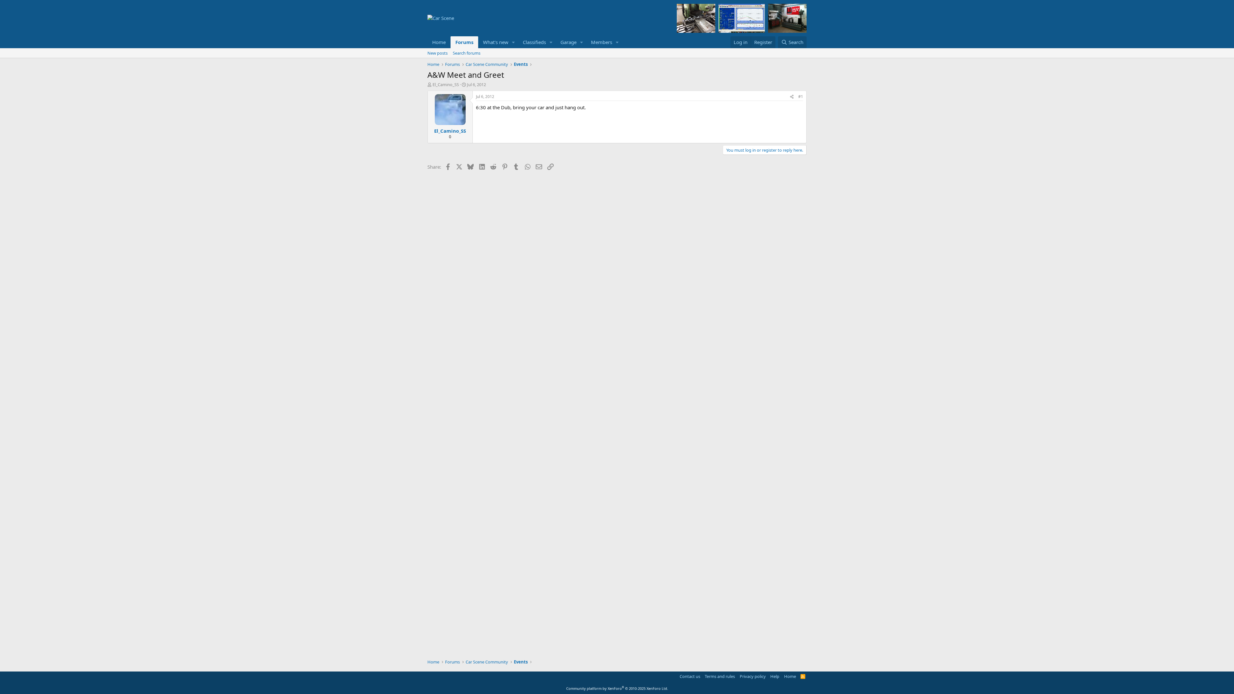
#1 (800, 96)
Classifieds (534, 42)
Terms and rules (720, 676)
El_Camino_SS (446, 84)
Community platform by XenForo (617, 688)
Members (601, 42)
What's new (495, 42)
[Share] (792, 97)
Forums (464, 42)
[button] (513, 42)
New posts (437, 53)
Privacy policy (753, 676)
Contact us (690, 676)
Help (774, 676)
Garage (568, 42)
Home (439, 42)
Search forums (466, 53)
